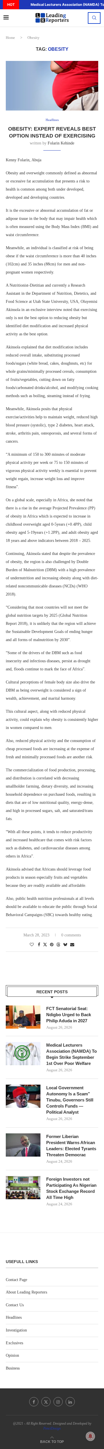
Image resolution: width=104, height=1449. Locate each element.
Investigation (16, 1330)
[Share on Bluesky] (65, 944)
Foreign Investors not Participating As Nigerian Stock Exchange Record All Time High (71, 1188)
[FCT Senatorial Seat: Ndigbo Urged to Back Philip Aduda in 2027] (23, 1017)
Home (10, 37)
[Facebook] (33, 1401)
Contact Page (16, 1280)
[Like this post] (32, 945)
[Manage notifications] (90, 1436)
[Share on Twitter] (45, 944)
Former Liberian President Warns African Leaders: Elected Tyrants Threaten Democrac (71, 1145)
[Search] (94, 18)
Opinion (12, 1355)
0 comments (71, 935)
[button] (22, 4)
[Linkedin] (70, 1401)
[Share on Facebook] (39, 945)
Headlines (14, 1317)
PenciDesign (52, 1428)
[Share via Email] (72, 945)
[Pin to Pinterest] (51, 945)
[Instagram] (58, 1401)
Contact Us (15, 1305)
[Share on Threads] (58, 944)
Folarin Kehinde (61, 143)
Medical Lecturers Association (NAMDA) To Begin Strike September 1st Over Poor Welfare (71, 1054)
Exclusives (14, 1343)
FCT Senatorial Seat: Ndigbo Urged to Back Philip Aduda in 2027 (68, 1014)
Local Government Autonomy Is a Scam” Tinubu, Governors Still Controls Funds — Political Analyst (69, 1100)
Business (13, 1368)
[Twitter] (46, 1401)
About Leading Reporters (26, 1292)
